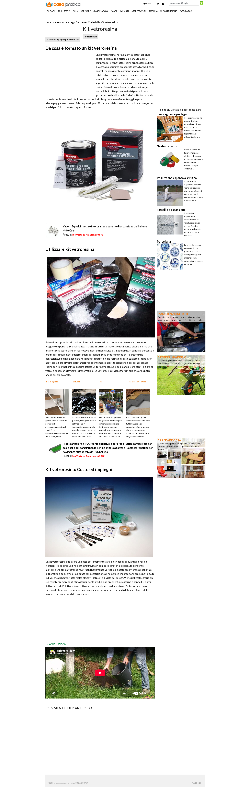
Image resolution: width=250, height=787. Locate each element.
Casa (75, 11)
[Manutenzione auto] (181, 331)
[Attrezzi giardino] (181, 374)
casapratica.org (64, 22)
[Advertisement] (79, 19)
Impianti (124, 11)
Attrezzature (139, 11)
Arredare (86, 11)
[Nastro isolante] (170, 161)
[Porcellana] (170, 256)
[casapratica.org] (63, 4)
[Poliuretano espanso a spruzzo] (170, 193)
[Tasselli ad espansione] (170, 225)
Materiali (93, 22)
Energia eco (186, 11)
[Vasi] (112, 401)
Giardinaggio (100, 11)
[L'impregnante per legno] (170, 129)
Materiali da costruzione (163, 11)
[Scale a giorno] (58, 401)
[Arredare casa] (181, 457)
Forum (148, 3)
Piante (114, 11)
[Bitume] (85, 401)
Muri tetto (64, 11)
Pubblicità (196, 783)
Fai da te (51, 11)
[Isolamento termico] (139, 401)
